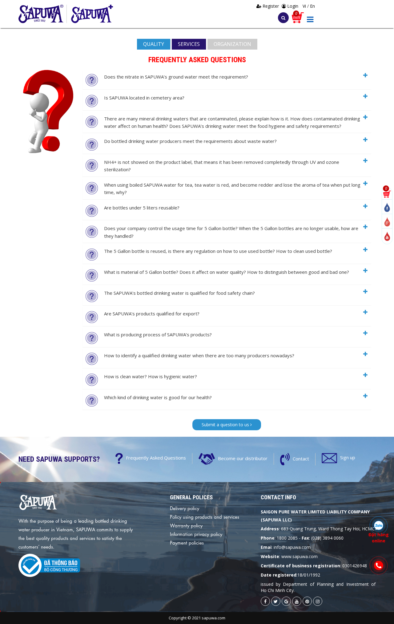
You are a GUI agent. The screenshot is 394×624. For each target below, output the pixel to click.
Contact (301, 459)
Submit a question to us (226, 424)
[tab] (226, 79)
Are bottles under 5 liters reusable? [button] (141, 208)
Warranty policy (186, 525)
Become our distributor (242, 458)
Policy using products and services (204, 516)
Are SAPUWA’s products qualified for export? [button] (151, 313)
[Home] (42, 14)
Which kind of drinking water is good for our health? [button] (158, 397)
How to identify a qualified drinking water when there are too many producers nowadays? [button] (199, 355)
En (312, 6)
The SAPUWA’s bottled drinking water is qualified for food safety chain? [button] (179, 293)
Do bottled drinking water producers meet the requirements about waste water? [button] (190, 141)
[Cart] (298, 17)
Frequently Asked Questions (156, 458)
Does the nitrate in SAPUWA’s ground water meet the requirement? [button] (176, 77)
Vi (305, 6)
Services (189, 44)
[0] (387, 194)
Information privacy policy (196, 533)
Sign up (347, 458)
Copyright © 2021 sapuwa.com (197, 618)
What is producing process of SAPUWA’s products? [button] (158, 334)
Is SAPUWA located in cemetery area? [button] (144, 98)
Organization (232, 44)
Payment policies (187, 542)
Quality (153, 44)
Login (292, 6)
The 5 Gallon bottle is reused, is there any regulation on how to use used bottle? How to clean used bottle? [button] (218, 251)
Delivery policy (184, 507)
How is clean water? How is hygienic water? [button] (150, 376)
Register (270, 6)
